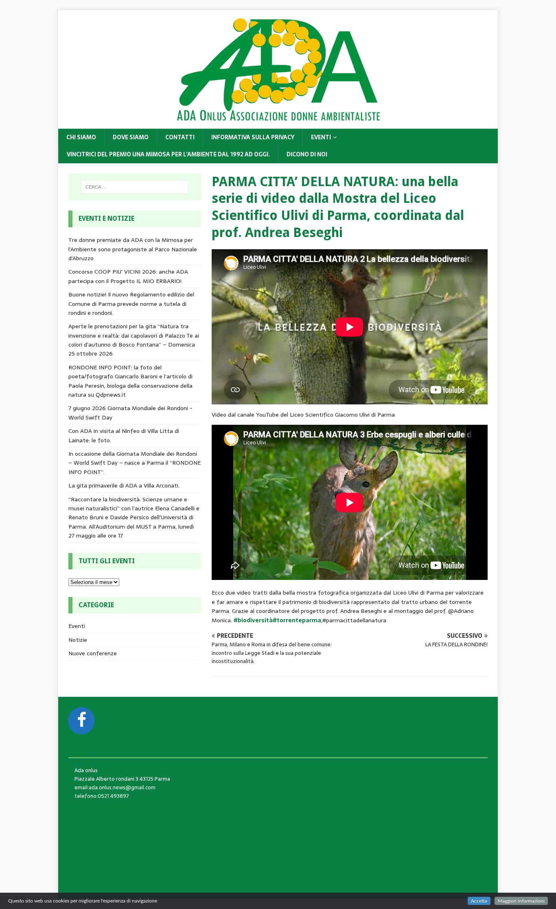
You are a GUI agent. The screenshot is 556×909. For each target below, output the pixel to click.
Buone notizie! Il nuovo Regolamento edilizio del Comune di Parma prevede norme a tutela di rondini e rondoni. (131, 303)
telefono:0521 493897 (101, 796)
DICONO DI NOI (307, 154)
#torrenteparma (297, 620)
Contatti (180, 137)
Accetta (479, 900)
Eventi (321, 137)
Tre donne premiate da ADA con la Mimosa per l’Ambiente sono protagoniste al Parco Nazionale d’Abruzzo (132, 249)
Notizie (77, 639)
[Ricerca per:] (135, 187)
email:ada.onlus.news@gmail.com (114, 787)
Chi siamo (81, 137)
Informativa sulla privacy (252, 137)
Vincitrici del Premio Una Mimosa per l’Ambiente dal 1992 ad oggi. (168, 154)
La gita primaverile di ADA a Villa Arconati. (123, 485)
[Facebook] (81, 720)
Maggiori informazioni (521, 900)
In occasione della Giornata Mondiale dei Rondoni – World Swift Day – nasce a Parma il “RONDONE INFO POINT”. (134, 462)
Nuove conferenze (92, 653)
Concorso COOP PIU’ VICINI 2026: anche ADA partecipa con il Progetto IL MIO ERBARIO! (128, 276)
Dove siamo (131, 137)
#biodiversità (253, 620)
